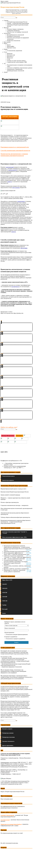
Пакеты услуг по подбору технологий (17, 32)
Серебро (4, 605)
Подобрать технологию (13, 36)
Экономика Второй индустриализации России (16, 551)
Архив (5, 72)
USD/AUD (4, 588)
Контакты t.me (11, 55)
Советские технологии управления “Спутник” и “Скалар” (14, 532)
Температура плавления (8, 737)
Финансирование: (9, 632)
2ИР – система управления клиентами (14, 558)
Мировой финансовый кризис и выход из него (13, 489)
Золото (4, 613)
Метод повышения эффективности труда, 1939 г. (14, 537)
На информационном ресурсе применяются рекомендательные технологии (13, 807)
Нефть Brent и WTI (7, 580)
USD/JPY (4, 584)
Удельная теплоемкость (8, 741)
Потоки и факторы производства (10, 502)
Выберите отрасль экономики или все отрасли (14, 622)
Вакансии (9, 53)
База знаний (7, 42)
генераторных (21, 201)
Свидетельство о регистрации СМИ (17, 62)
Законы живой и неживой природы (10, 495)
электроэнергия (12, 170)
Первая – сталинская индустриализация (18, 23)
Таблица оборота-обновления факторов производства (15, 517)
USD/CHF (4, 592)
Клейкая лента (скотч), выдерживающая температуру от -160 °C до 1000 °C (15, 467)
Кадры (5, 49)
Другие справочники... (8, 745)
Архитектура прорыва (8, 480)
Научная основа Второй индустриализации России (15, 492)
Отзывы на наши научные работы (16, 60)
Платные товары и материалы (15, 29)
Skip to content (4, 1)
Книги (9, 45)
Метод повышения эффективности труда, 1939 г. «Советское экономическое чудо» (17, 553)
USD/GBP (4, 596)
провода (9, 181)
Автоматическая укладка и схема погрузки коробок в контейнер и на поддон (16, 560)
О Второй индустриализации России (17, 22)
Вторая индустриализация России (12, 7)
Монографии (10, 46)
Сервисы (3, 865)
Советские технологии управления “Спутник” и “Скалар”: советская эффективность (17, 556)
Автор (8, 102)
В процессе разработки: (10, 636)
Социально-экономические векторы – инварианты (14, 505)
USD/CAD (4, 600)
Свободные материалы (13, 30)
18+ (5, 63)
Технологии (7, 33)
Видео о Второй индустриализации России (12, 791)
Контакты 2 (10, 56)
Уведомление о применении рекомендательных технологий (15, 70)
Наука (5, 43)
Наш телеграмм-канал (7, 799)
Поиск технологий (9, 628)
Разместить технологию (13, 40)
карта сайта (4, 452)
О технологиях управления (14, 50)
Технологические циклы (8, 476)
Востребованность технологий (15, 35)
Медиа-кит (10, 57)
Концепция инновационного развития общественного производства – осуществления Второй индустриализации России (15, 522)
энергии (13, 231)
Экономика (4, 850)
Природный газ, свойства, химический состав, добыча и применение (14, 571)
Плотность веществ (7, 729)
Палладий (4, 609)
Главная (6, 20)
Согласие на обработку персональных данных (19, 68)
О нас (5, 52)
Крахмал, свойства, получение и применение (16, 568)
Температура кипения (7, 733)
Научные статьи (11, 47)
